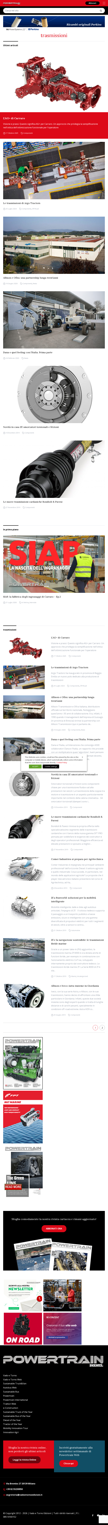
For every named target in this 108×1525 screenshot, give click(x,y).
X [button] (82, 757)
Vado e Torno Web (12, 1379)
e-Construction (10, 1407)
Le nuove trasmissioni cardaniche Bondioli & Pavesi (32, 501)
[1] (23, 1296)
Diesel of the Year (12, 1420)
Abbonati (92, 3)
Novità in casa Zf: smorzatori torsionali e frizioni (31, 427)
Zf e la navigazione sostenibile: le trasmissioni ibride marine (77, 941)
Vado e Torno (10, 1375)
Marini (73, 976)
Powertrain (8, 1395)
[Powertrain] (11, 3)
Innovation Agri (11, 1432)
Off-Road (35, 209)
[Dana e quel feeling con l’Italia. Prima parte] (54, 319)
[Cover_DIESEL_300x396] (54, 1063)
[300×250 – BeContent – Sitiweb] (62, 1329)
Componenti (28, 133)
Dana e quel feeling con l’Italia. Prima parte (27, 352)
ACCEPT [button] (35, 766)
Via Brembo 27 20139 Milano (20, 1483)
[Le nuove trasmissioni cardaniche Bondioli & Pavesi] (54, 469)
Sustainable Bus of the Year (17, 1416)
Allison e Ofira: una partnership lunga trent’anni (30, 277)
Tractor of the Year (12, 1424)
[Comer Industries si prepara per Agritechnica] (24, 869)
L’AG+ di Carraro (14, 118)
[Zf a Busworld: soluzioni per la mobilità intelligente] (24, 907)
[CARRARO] (62, 1296)
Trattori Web (9, 1403)
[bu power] (54, 23)
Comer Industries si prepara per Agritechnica (77, 859)
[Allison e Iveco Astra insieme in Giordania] (24, 995)
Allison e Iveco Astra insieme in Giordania (75, 985)
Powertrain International (15, 1399)
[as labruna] (23, 1329)
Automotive (75, 930)
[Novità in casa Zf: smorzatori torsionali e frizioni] (54, 394)
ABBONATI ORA (54, 1228)
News (35, 283)
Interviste (33, 602)
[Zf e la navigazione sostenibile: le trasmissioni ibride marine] (24, 950)
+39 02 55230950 (14, 1489)
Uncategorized (82, 976)
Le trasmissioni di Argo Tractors (21, 203)
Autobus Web (10, 1387)
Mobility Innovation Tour (15, 1428)
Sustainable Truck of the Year (18, 1412)
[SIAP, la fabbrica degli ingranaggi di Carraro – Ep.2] (54, 564)
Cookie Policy (61, 762)
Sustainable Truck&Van (14, 1383)
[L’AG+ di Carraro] (54, 81)
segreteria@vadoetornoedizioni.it (24, 1494)
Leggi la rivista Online (24, 1459)
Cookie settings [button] (51, 766)
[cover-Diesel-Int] (54, 1171)
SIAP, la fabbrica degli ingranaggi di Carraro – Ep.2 (32, 596)
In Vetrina (25, 602)
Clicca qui (69, 1463)
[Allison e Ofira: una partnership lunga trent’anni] (54, 245)
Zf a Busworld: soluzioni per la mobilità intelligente (73, 899)
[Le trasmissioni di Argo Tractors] (54, 170)
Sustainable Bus (11, 1391)
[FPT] (54, 1117)
